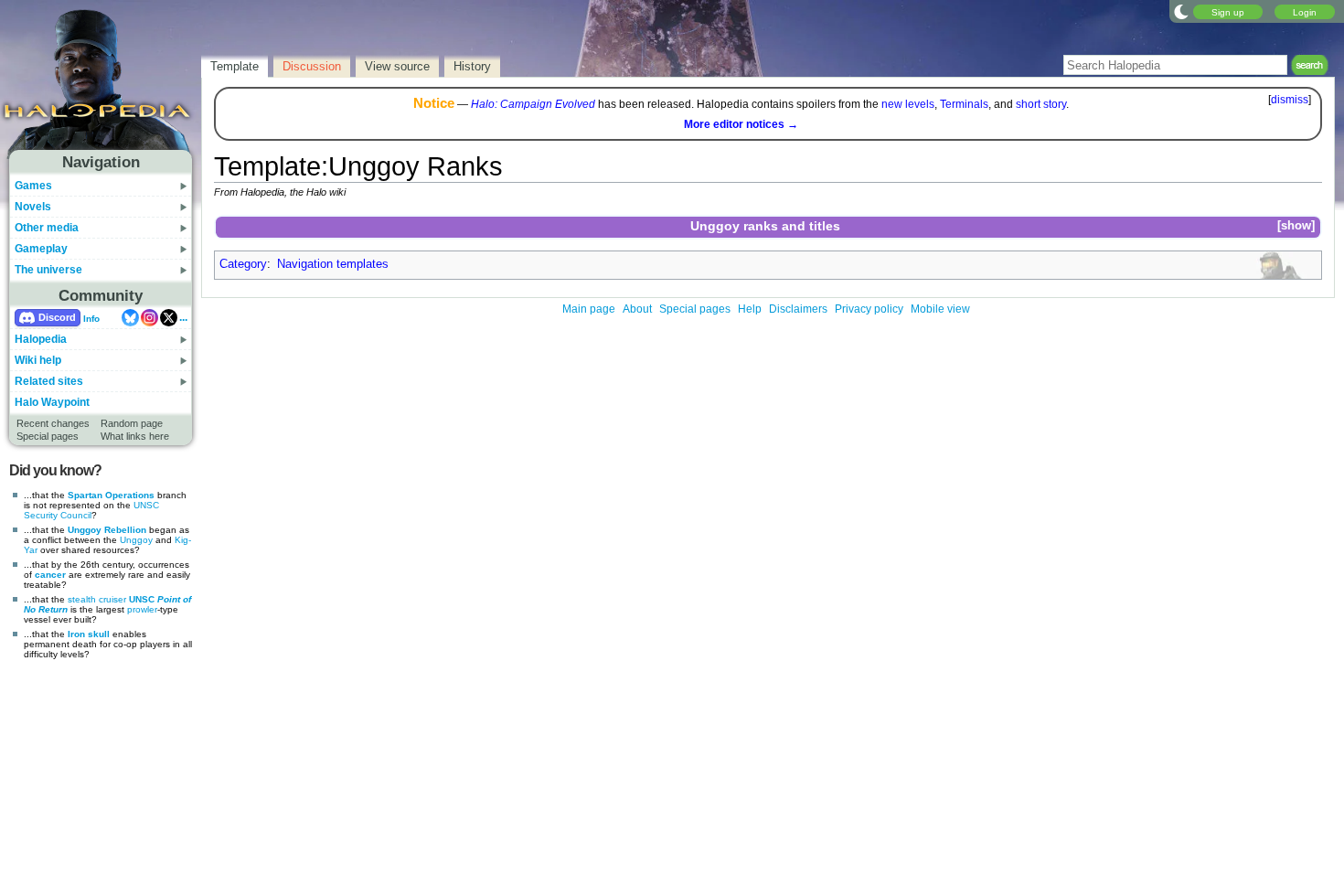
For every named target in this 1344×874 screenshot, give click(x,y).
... (183, 317)
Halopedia (41, 339)
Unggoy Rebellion (107, 530)
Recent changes (53, 423)
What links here (135, 436)
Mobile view (940, 309)
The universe (48, 269)
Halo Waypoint (52, 402)
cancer (50, 575)
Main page (588, 309)
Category (243, 264)
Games (33, 185)
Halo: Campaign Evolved (533, 104)
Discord (57, 317)
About (637, 309)
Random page (132, 423)
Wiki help (38, 360)
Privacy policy (869, 309)
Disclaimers (798, 309)
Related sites (49, 381)
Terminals (964, 104)
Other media (47, 227)
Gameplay (41, 248)
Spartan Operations (111, 495)
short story (1041, 104)
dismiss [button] (1289, 99)
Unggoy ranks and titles (765, 225)
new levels (907, 104)
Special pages (47, 436)
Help (750, 309)
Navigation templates (333, 264)
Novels (33, 206)
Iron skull (89, 634)
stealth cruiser (97, 599)
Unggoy (136, 540)
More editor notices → (741, 124)
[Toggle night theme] (1181, 10)
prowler (142, 609)
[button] (1295, 226)
